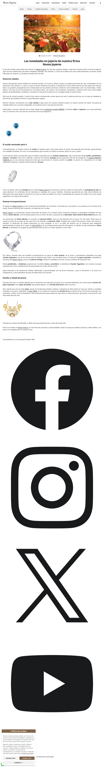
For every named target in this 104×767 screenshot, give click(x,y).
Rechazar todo (10, 758)
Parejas (29, 9)
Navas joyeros (8, 213)
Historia (75, 9)
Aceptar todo (27, 758)
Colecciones (45, 3)
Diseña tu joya (73, 3)
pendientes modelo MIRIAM (54, 109)
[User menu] (100, 3)
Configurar (17, 762)
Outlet (64, 3)
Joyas (37, 3)
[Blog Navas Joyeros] (10, 3)
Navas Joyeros (41, 69)
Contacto (92, 3)
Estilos (53, 9)
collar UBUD (32, 291)
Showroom (83, 3)
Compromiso (56, 3)
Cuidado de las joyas (41, 9)
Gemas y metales (64, 9)
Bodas (22, 9)
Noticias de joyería (59, 56)
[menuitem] (37, 3)
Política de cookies (28, 753)
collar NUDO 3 (36, 225)
